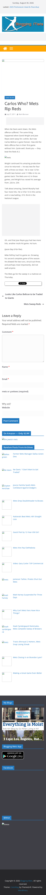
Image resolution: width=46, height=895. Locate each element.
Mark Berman (23, 114)
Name (6, 366)
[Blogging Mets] (5, 48)
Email (5, 379)
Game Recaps (10, 98)
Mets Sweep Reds (32, 304)
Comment (7, 331)
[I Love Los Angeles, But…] (23, 732)
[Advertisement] (26, 121)
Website (6, 407)
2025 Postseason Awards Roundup (24, 7)
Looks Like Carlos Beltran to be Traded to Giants (24, 296)
